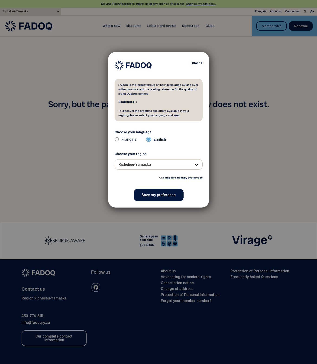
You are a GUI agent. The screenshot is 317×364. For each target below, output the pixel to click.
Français (129, 139)
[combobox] (159, 164)
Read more (126, 102)
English (159, 139)
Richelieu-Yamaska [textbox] (135, 164)
